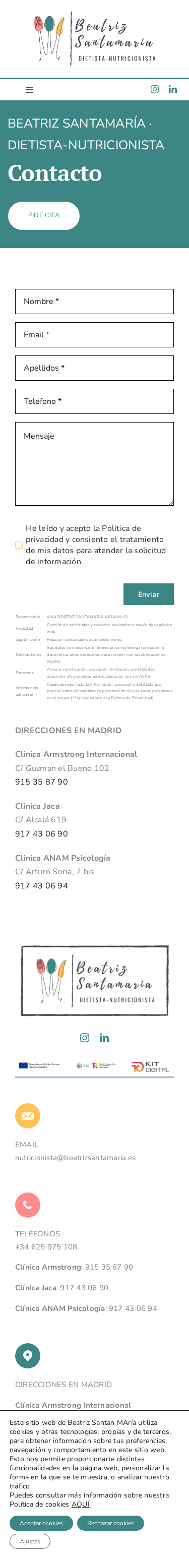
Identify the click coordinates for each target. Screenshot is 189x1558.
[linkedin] (173, 89)
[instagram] (155, 89)
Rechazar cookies (110, 1523)
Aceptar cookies (41, 1523)
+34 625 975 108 (46, 1247)
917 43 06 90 (41, 834)
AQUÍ (81, 1504)
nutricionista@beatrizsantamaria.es (75, 1158)
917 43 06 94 (41, 885)
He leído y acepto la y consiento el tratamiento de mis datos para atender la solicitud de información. (96, 545)
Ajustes (30, 1541)
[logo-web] (95, 14)
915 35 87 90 (41, 782)
